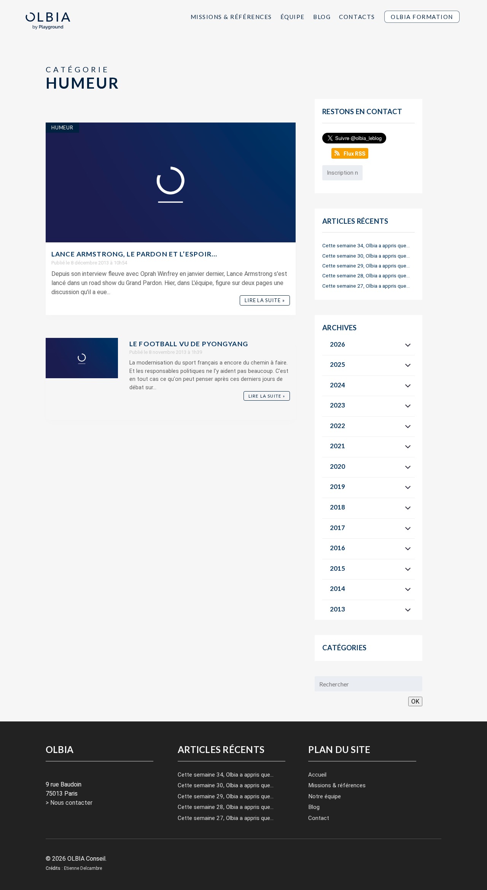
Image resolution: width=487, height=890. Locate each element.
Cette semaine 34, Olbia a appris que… (366, 245)
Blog (322, 16)
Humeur (62, 127)
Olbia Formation (422, 16)
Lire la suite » (265, 300)
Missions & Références (231, 16)
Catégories (344, 647)
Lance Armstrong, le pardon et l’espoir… (134, 254)
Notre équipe (324, 796)
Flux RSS (354, 154)
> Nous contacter (69, 802)
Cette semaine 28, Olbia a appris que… (366, 275)
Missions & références (337, 785)
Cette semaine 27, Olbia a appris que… (366, 286)
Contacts (357, 16)
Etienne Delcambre (83, 868)
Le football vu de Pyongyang (188, 344)
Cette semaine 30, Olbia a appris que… (366, 256)
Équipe (292, 16)
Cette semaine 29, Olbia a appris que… (366, 266)
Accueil (317, 774)
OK (415, 701)
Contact (318, 818)
